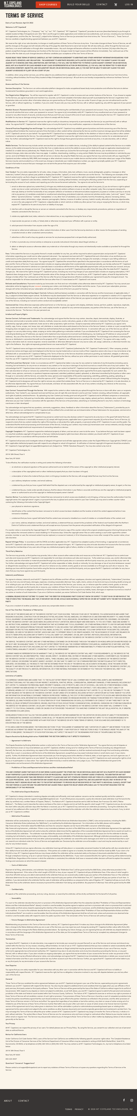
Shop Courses (48, 5)
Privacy (79, 1109)
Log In (129, 5)
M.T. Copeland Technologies (13, 4)
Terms (68, 1109)
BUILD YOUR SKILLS (78, 5)
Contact (101, 5)
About (8, 1101)
